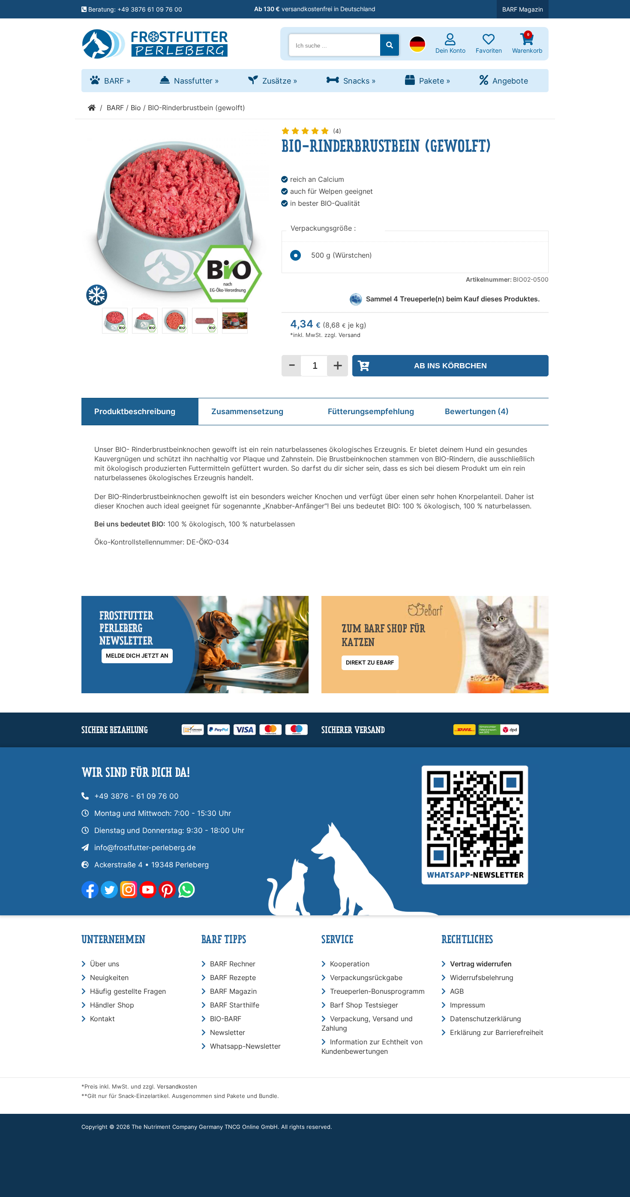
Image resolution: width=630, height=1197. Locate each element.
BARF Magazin (522, 9)
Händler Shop (112, 1005)
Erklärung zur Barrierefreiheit (496, 1032)
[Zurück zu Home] (92, 107)
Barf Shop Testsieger (364, 1005)
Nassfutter (196, 80)
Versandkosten (177, 1086)
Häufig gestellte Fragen (128, 991)
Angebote (510, 80)
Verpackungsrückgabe (366, 977)
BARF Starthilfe (234, 1005)
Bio (136, 107)
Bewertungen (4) (477, 411)
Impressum (467, 1005)
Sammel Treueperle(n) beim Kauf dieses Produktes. (453, 299)
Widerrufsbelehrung (481, 977)
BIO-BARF (225, 1018)
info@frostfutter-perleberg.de (145, 847)
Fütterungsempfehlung (371, 411)
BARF (117, 80)
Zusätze (279, 80)
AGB (457, 991)
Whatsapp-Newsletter (245, 1046)
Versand (349, 335)
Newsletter (227, 1032)
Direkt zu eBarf (370, 662)
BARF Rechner (232, 963)
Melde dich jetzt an (137, 656)
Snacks (359, 80)
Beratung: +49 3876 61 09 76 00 (134, 9)
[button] (417, 45)
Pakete (434, 80)
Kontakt (102, 1018)
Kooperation (349, 963)
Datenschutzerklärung (485, 1018)
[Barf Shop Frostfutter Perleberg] (154, 42)
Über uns (104, 963)
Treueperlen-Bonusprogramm (377, 991)
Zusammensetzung (247, 411)
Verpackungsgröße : (324, 228)
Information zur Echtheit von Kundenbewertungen (372, 1047)
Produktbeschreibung (134, 411)
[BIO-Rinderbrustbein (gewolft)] (115, 331)
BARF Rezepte (233, 977)
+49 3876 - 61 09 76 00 (136, 796)
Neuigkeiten (109, 977)
